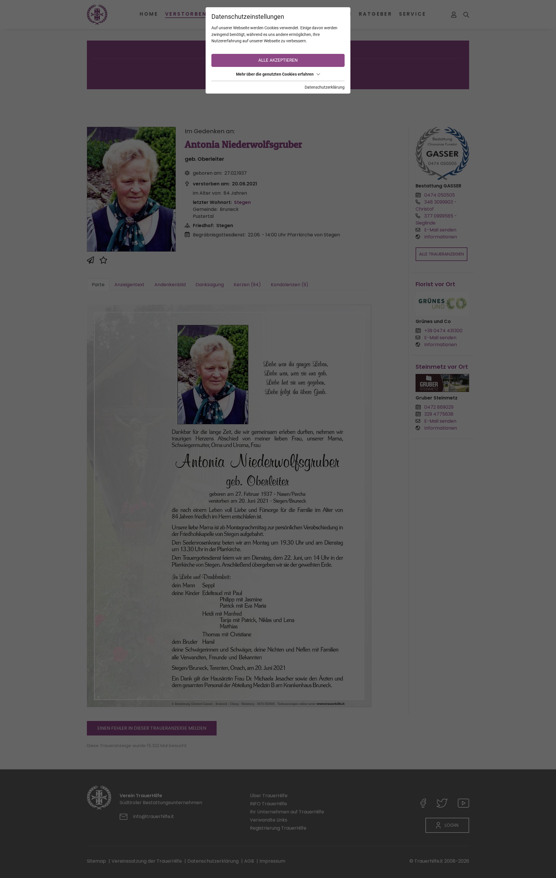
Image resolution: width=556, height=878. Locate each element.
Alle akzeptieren (278, 60)
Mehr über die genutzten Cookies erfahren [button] (275, 74)
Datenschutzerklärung (325, 87)
